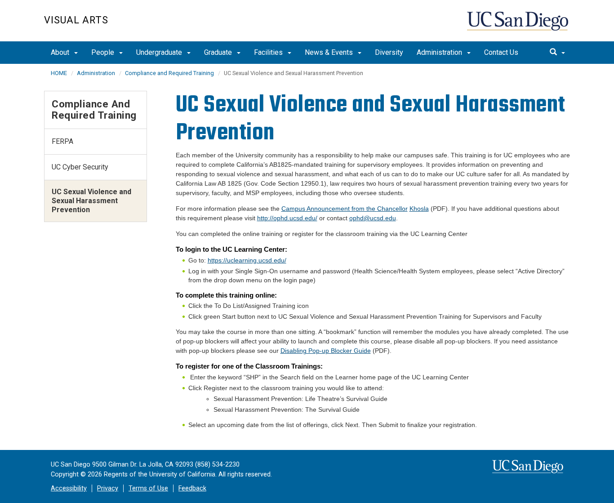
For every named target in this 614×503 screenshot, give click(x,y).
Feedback (192, 488)
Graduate (219, 52)
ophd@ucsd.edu (372, 218)
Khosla (419, 208)
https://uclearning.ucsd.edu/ (247, 260)
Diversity (389, 52)
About (61, 52)
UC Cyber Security (80, 167)
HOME (59, 73)
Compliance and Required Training (169, 73)
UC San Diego (518, 25)
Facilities (269, 52)
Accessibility (69, 488)
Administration (440, 52)
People (103, 52)
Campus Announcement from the (344, 208)
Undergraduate (160, 52)
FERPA (62, 141)
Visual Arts (76, 20)
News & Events (330, 52)
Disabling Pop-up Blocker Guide (325, 350)
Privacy (107, 488)
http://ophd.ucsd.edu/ (287, 218)
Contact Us (501, 52)
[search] (557, 52)
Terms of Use (148, 488)
